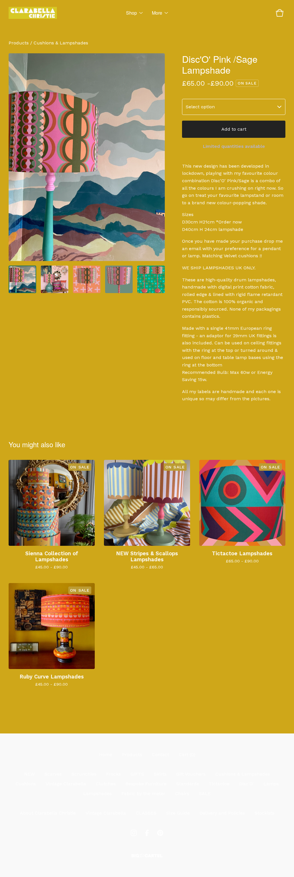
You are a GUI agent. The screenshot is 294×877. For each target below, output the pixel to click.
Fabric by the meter (143, 793)
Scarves (53, 774)
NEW (29, 774)
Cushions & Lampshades (61, 43)
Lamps (271, 783)
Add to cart (233, 129)
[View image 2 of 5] (54, 279)
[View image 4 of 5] (119, 279)
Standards (187, 783)
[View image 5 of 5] (151, 279)
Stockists (264, 813)
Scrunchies (83, 774)
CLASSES (146, 813)
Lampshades (97, 793)
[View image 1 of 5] (22, 279)
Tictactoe (219, 783)
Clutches (106, 783)
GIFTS (137, 774)
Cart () (187, 754)
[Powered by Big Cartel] (147, 856)
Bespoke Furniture (146, 783)
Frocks (113, 774)
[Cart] (279, 13)
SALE (205, 793)
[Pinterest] (160, 833)
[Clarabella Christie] (33, 13)
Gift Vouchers (191, 774)
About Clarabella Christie (48, 813)
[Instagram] (133, 833)
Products (19, 43)
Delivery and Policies (222, 813)
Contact (160, 754)
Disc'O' (246, 783)
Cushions (26, 783)
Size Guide (178, 813)
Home (105, 754)
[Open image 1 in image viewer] (87, 157)
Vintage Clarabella (66, 783)
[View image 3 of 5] (86, 279)
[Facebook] (147, 833)
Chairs (182, 793)
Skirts (160, 774)
